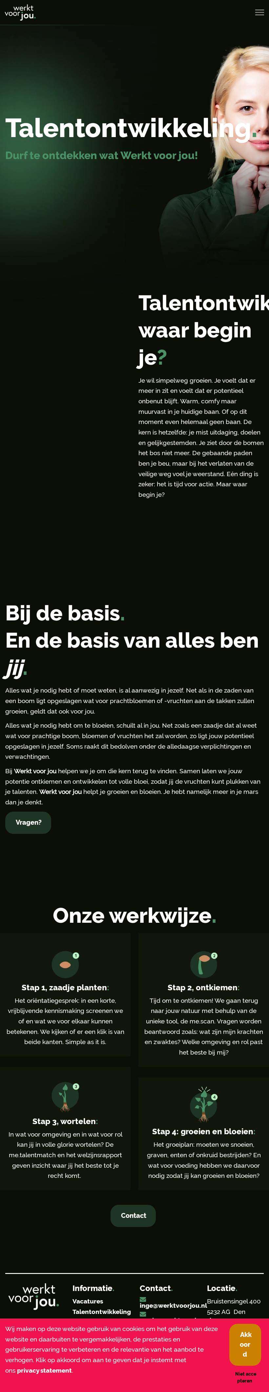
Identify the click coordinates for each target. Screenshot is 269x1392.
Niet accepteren (245, 1377)
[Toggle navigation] (260, 12)
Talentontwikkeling (101, 1312)
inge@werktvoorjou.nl (173, 1305)
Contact (133, 1216)
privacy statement (44, 1370)
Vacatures (87, 1301)
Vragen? (29, 822)
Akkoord (246, 1344)
